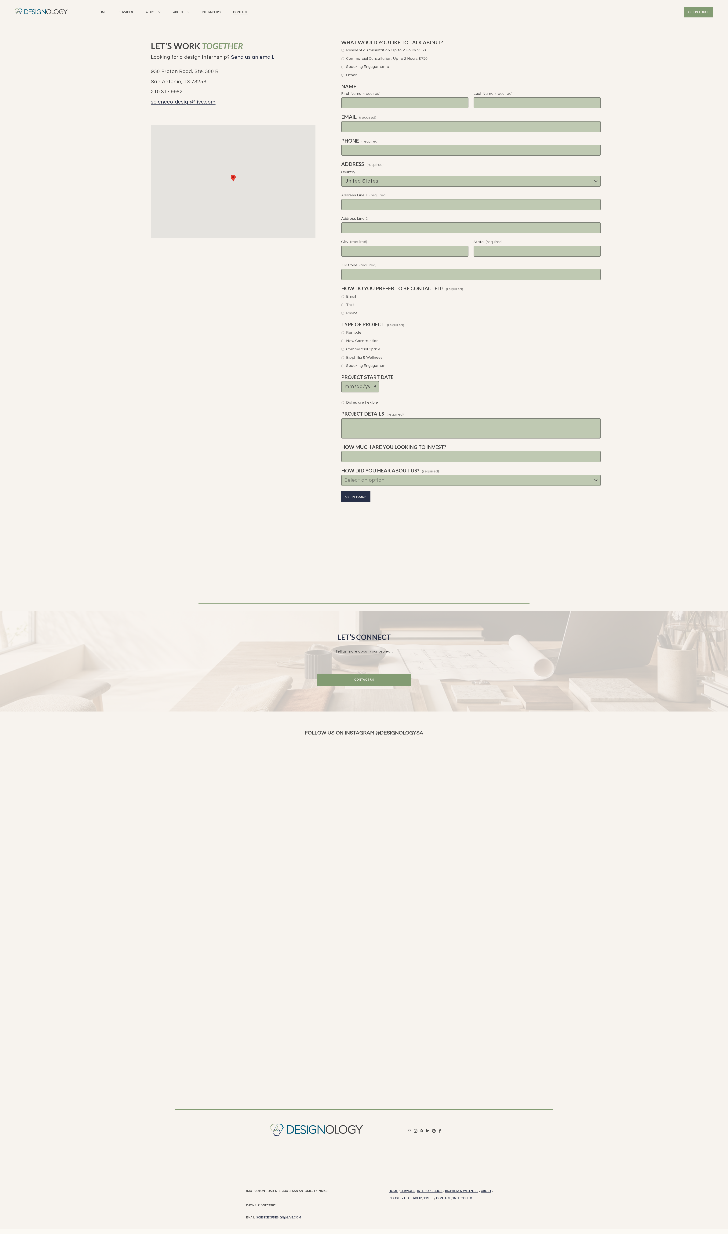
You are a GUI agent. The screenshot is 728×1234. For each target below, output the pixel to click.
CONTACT (240, 12)
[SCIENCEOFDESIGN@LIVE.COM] (409, 1131)
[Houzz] (422, 1131)
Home (393, 1191)
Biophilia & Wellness (461, 1191)
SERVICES (126, 12)
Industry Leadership (405, 1198)
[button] (233, 178)
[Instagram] (415, 1131)
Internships (462, 1198)
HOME (101, 12)
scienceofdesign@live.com (183, 102)
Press (428, 1198)
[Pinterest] (434, 1131)
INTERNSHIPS (211, 12)
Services (407, 1191)
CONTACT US (364, 679)
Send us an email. (252, 57)
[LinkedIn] (428, 1131)
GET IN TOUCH (698, 12)
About (486, 1191)
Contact (443, 1198)
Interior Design (429, 1191)
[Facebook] (440, 1131)
